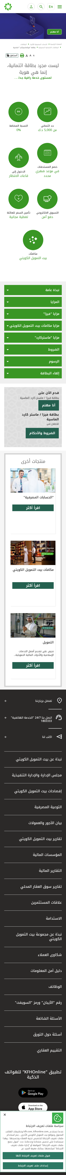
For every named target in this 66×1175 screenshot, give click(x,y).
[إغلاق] (5, 1114)
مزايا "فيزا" (51, 314)
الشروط (53, 349)
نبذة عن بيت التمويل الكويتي (39, 759)
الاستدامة (54, 918)
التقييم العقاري (49, 1050)
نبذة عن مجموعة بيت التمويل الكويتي (39, 936)
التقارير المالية (50, 870)
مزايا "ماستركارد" (47, 338)
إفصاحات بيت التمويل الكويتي (38, 791)
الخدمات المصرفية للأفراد (38, 44)
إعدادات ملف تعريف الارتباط (33, 1165)
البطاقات (23, 44)
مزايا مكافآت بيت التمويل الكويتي (34, 326)
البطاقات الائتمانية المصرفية (49, 47)
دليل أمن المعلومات (46, 970)
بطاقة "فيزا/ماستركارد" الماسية (24, 47)
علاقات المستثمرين (46, 902)
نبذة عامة (52, 290)
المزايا (55, 302)
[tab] (33, 291)
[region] (33, 1141)
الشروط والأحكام (42, 433)
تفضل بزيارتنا (43, 701)
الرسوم (54, 361)
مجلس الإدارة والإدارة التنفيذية (37, 775)
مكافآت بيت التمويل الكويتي (33, 570)
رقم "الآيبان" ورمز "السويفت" (38, 1002)
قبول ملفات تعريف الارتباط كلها (33, 1155)
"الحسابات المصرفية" (39, 497)
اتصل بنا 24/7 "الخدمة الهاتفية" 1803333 (31, 719)
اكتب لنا (47, 737)
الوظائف (55, 986)
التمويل (48, 642)
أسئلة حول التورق (47, 1034)
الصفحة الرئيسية (56, 44)
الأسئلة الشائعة (49, 1018)
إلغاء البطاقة (49, 373)
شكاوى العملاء (50, 954)
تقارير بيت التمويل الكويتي (40, 838)
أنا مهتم (54, 32)
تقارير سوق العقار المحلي (41, 886)
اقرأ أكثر (33, 507)
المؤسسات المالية (47, 854)
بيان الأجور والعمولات (45, 823)
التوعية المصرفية (48, 807)
